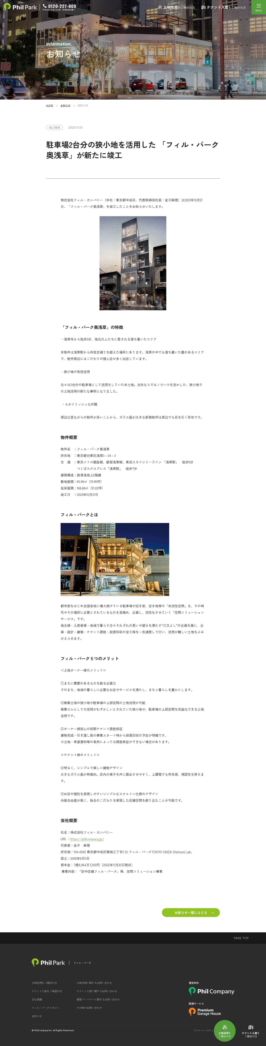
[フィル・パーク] (48, 962)
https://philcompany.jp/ (87, 838)
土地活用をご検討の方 (44, 983)
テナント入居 (226, 7)
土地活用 (179, 7)
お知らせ (65, 105)
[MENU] (259, 7)
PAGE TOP (241, 938)
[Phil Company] (211, 994)
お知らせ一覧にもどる (191, 912)
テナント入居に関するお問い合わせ (97, 991)
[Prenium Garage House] (205, 1015)
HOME (49, 105)
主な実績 (37, 999)
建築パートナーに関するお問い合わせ (98, 999)
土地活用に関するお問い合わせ (94, 983)
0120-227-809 (62, 6)
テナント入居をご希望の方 (47, 991)
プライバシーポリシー (205, 1030)
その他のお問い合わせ (89, 1007)
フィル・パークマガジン (46, 1007)
